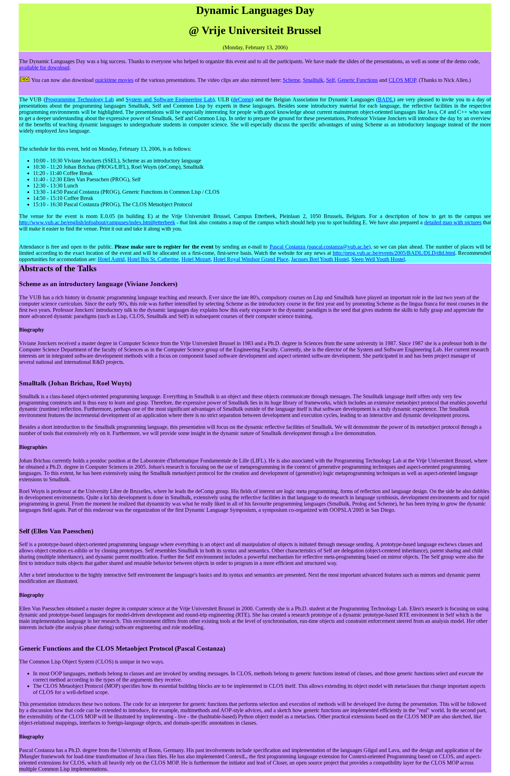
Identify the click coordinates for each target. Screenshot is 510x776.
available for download (44, 67)
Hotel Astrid (111, 259)
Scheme (291, 80)
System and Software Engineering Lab (169, 99)
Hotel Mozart (196, 259)
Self (330, 80)
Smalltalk (313, 80)
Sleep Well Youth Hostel (378, 259)
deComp (242, 99)
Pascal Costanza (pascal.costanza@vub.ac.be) (320, 247)
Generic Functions (358, 80)
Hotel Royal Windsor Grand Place (250, 259)
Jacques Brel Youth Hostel (320, 259)
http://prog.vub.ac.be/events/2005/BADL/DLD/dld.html (394, 253)
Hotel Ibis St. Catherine (153, 259)
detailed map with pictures (453, 222)
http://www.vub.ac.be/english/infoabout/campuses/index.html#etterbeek (97, 222)
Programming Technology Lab (79, 99)
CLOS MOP (402, 80)
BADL (385, 99)
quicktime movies (114, 80)
